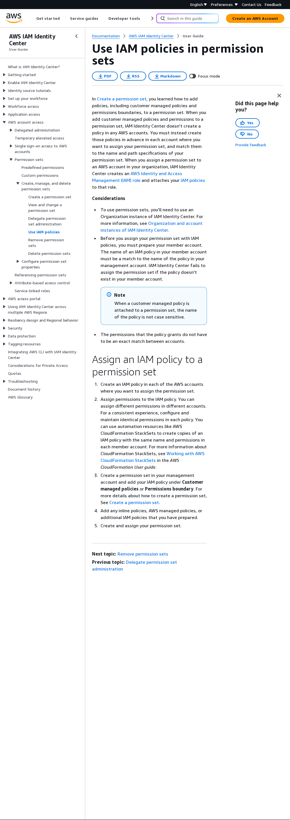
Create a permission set (121, 99)
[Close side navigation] (76, 36)
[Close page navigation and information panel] (279, 95)
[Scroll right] (151, 18)
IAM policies (193, 180)
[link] (193, 36)
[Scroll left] (32, 18)
